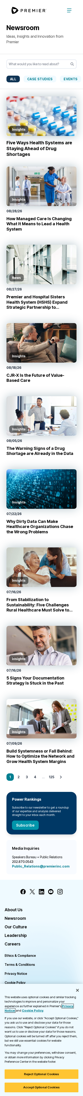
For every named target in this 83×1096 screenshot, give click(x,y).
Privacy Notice (16, 974)
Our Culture (16, 926)
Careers (13, 944)
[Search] (72, 64)
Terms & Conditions (20, 964)
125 (51, 777)
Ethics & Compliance (20, 955)
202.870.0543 (22, 862)
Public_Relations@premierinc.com (40, 866)
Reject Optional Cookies (41, 1074)
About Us (14, 909)
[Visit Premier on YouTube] (50, 892)
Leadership (16, 935)
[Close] (77, 990)
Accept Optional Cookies (41, 1087)
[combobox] (41, 64)
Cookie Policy (15, 983)
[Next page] (61, 777)
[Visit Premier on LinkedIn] (41, 892)
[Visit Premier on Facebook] (23, 892)
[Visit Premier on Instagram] (60, 892)
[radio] (13, 79)
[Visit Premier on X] (32, 892)
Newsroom (15, 918)
